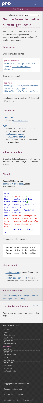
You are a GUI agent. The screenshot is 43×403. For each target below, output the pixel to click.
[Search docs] (35, 3)
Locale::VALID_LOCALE (15, 134)
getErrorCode (9, 341)
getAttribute (8, 338)
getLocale (7, 346)
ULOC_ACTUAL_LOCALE (21, 66)
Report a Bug (20, 298)
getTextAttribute (10, 355)
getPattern (8, 349)
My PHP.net (8, 395)
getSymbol (8, 352)
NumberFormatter (30, 86)
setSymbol (8, 368)
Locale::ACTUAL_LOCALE (15, 137)
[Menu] (39, 3)
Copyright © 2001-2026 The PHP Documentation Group (17, 386)
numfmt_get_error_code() (13, 184)
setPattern (8, 366)
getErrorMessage (10, 343)
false (14, 69)
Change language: (16, 15)
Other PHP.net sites (12, 400)
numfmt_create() (12, 272)
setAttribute (8, 363)
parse (6, 357)
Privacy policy (28, 400)
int (33, 63)
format (6, 332)
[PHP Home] (6, 3)
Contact (20, 395)
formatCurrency (9, 335)
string (7, 69)
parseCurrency (9, 360)
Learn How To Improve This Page (16, 296)
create (6, 330)
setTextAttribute (10, 371)
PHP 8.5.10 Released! (21, 9)
